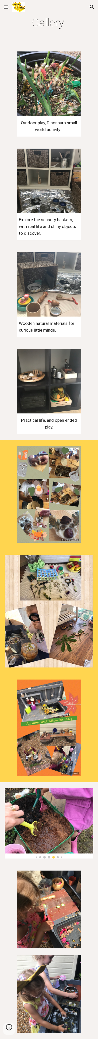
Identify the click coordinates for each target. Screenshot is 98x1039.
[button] (6, 7)
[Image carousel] (49, 823)
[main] (49, 22)
